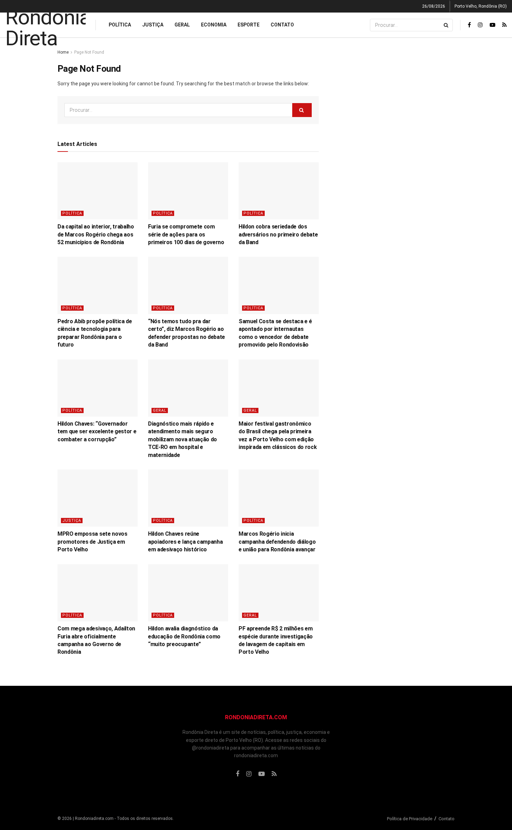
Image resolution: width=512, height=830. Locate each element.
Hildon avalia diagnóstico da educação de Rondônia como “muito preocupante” (184, 636)
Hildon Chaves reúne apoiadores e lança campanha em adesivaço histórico (185, 541)
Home (63, 52)
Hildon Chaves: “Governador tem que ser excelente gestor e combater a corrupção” (96, 431)
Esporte (248, 25)
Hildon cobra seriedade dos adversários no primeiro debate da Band (278, 234)
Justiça (152, 25)
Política (120, 25)
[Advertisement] (394, 152)
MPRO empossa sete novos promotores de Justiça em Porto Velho (92, 541)
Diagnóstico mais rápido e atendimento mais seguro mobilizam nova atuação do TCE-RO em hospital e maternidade (182, 439)
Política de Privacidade (409, 818)
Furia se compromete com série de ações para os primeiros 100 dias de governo (186, 234)
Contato (282, 25)
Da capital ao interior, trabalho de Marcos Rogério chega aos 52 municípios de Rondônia (95, 234)
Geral (182, 25)
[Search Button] (446, 25)
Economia (213, 25)
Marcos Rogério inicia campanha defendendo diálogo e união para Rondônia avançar (277, 541)
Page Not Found (89, 52)
